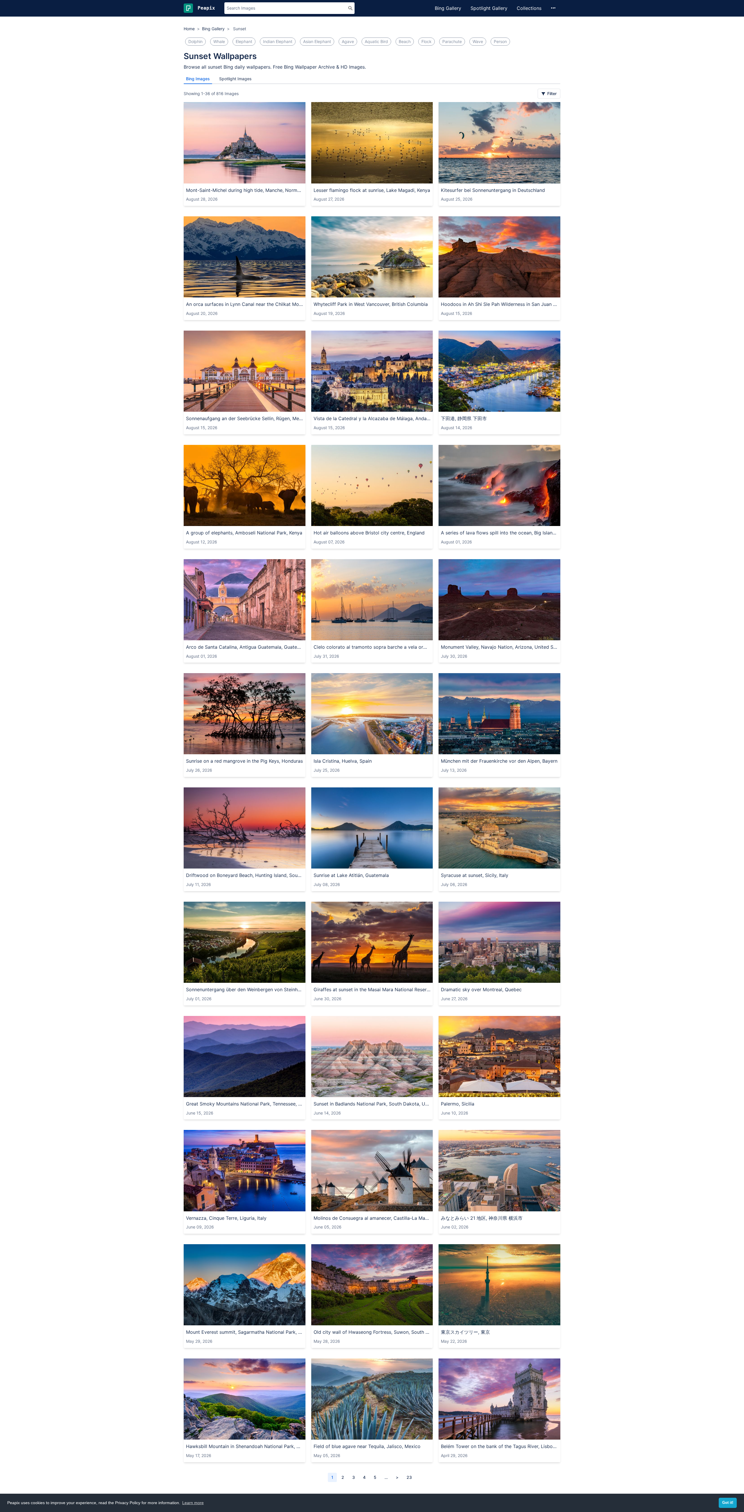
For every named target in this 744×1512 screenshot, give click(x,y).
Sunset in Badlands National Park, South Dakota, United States (372, 1104)
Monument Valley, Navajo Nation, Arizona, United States (499, 647)
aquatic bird (376, 41)
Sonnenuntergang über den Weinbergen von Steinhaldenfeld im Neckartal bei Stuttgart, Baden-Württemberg (244, 989)
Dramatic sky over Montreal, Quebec (481, 989)
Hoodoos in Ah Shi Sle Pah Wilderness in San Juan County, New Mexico (499, 304)
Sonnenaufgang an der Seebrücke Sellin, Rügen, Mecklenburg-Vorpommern (244, 418)
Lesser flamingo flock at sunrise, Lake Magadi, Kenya (372, 190)
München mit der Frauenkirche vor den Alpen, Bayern (499, 761)
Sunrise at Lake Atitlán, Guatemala (351, 875)
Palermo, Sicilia (457, 1104)
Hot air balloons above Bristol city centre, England (369, 533)
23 (409, 1477)
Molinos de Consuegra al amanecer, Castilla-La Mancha (372, 1218)
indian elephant (277, 41)
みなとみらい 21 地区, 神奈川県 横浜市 (482, 1218)
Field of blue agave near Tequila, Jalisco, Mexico (367, 1446)
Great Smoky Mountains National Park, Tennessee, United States (244, 1104)
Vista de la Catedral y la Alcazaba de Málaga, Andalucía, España (372, 418)
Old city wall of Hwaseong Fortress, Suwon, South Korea (372, 1332)
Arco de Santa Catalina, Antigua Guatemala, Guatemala (244, 647)
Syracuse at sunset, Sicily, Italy (474, 875)
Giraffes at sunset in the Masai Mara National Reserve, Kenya (372, 989)
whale (219, 41)
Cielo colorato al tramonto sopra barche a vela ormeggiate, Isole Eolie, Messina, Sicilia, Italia (372, 647)
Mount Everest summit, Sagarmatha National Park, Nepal (244, 1332)
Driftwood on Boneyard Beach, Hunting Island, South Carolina (244, 875)
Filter (551, 93)
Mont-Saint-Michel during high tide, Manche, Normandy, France (244, 190)
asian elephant (317, 41)
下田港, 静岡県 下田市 (464, 418)
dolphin (195, 41)
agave (348, 41)
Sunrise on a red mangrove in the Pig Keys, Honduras (244, 761)
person (500, 41)
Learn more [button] (193, 1502)
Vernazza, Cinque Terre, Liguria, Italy (226, 1218)
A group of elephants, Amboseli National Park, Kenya (244, 533)
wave (478, 41)
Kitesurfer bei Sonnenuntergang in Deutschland (493, 190)
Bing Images (198, 78)
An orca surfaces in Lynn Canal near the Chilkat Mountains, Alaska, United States (244, 304)
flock (426, 41)
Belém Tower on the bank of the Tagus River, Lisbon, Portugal (499, 1446)
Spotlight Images (235, 78)
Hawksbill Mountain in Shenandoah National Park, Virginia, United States (244, 1446)
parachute (452, 41)
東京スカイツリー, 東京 (465, 1332)
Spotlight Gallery (489, 8)
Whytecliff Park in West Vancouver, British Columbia (371, 304)
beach (405, 41)
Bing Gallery (448, 8)
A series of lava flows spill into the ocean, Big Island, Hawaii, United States (499, 533)
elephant (244, 41)
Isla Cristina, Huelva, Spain (343, 761)
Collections (529, 8)
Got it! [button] (727, 1503)
